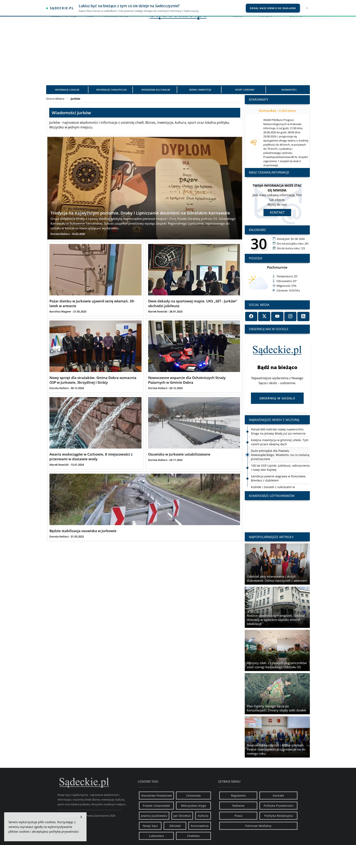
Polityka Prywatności (278, 806)
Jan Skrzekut (182, 816)
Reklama (238, 806)
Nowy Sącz (150, 826)
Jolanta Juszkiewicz (154, 816)
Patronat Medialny (258, 826)
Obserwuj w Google (277, 398)
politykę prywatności (64, 831)
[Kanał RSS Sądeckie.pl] (303, 316)
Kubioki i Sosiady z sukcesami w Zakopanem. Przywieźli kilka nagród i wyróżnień (276, 480)
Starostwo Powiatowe (156, 795)
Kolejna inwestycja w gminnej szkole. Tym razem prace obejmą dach (279, 431)
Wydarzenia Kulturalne (155, 89)
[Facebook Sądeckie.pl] (251, 316)
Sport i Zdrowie (244, 89)
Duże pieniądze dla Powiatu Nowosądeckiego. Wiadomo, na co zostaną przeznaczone (280, 444)
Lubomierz (156, 836)
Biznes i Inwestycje (200, 89)
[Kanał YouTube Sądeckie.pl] (277, 316)
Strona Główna (55, 98)
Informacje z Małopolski (111, 89)
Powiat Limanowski (156, 806)
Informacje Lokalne (67, 89)
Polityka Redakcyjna (278, 816)
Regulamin (238, 795)
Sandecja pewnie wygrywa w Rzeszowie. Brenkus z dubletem (278, 468)
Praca (238, 816)
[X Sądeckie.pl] (264, 316)
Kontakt (277, 212)
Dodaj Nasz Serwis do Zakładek (273, 8)
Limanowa (193, 795)
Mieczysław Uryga (193, 806)
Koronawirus (200, 826)
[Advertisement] (178, 54)
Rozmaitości (288, 89)
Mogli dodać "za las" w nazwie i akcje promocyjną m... (277, 512)
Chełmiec (193, 836)
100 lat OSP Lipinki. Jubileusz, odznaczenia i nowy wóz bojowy (280, 457)
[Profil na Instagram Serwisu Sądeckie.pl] (290, 316)
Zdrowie (175, 826)
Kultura (203, 816)
